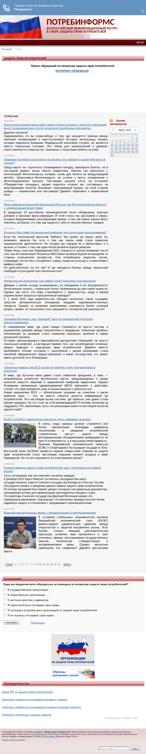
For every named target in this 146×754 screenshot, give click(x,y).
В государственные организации (28, 589)
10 (40, 564)
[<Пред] (112, 130)
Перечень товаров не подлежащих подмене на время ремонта (41, 707)
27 (124, 151)
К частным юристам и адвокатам (28, 599)
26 (120, 151)
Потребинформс (39, 734)
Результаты (38, 622)
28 (128, 151)
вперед (67, 564)
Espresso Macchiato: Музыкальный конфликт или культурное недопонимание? (55, 232)
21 (128, 148)
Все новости (7, 49)
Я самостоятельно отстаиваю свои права (33, 605)
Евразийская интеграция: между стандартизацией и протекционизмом (50, 512)
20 (124, 148)
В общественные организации (26, 594)
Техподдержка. (49, 736)
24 (112, 151)
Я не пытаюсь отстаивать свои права (31, 615)
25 (116, 151)
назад (9, 564)
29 (132, 151)
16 (136, 144)
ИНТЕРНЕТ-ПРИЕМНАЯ (72, 71)
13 (51, 564)
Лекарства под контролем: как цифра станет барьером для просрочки (50, 280)
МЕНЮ (140, 42)
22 (132, 148)
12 (48, 564)
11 (44, 564)
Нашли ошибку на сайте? (13, 740)
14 (55, 564)
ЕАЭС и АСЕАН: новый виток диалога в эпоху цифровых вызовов (47, 419)
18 (116, 148)
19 (120, 148)
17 (112, 148)
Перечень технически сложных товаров (26, 714)
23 (136, 148)
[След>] (136, 130)
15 (59, 564)
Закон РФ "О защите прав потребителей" (27, 691)
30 (136, 151)
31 (112, 155)
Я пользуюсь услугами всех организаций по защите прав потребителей (52, 610)
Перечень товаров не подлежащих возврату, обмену (34, 699)
